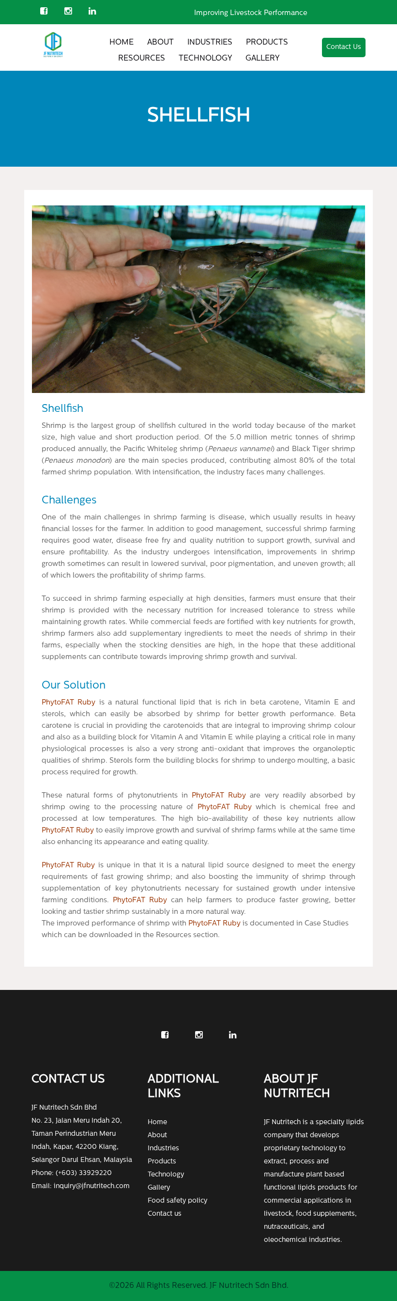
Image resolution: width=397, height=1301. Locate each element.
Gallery (262, 59)
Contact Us (343, 47)
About (160, 43)
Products (267, 43)
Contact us (165, 1214)
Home (121, 43)
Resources (141, 59)
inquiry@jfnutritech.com (92, 1186)
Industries (209, 43)
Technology (205, 59)
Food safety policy (177, 1201)
